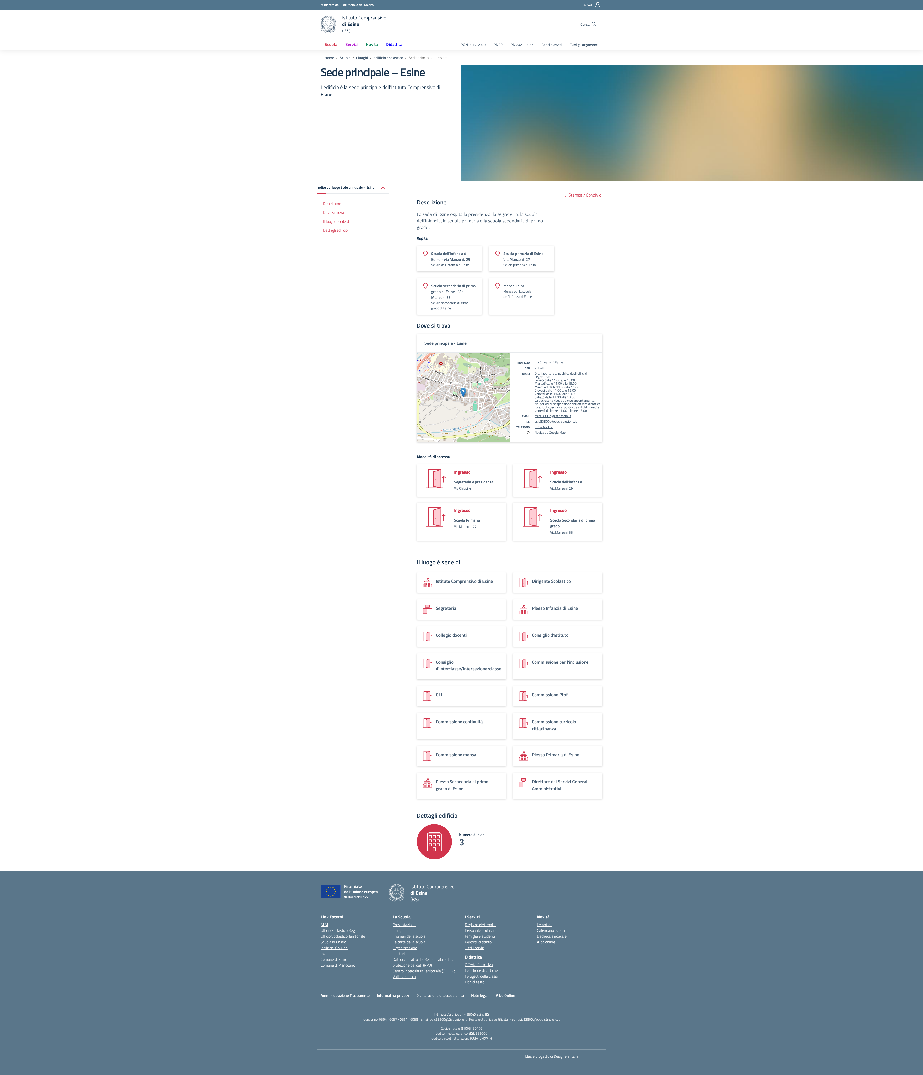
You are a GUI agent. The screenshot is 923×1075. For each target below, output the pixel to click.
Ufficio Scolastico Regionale (342, 930)
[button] (353, 187)
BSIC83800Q (478, 1033)
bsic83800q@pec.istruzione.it (556, 421)
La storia (399, 953)
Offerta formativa (479, 964)
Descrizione (332, 203)
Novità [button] (372, 44)
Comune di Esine (334, 959)
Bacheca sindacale (552, 936)
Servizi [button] (351, 44)
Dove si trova (333, 212)
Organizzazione (405, 948)
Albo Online (505, 995)
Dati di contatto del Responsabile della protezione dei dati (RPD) (423, 962)
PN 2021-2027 (522, 44)
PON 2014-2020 (473, 44)
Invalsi (326, 953)
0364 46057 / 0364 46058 (398, 1019)
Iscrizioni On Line (334, 948)
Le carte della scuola (409, 942)
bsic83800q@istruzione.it (553, 415)
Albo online (546, 942)
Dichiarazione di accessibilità (440, 995)
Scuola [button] (331, 44)
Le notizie (544, 925)
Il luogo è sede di (336, 221)
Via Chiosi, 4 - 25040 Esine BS (468, 1014)
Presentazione (404, 925)
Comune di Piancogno (338, 965)
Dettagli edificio (335, 230)
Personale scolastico (481, 930)
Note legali (480, 995)
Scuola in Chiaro (333, 942)
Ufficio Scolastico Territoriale (343, 936)
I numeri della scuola (409, 936)
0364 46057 (544, 426)
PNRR (498, 44)
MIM (324, 925)
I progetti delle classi (481, 976)
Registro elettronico (480, 925)
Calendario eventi (551, 930)
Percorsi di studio (478, 942)
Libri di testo (474, 982)
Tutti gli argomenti (584, 44)
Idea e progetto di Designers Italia (551, 1056)
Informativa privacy (393, 995)
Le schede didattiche (481, 970)
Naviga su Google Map (550, 432)
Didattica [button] (394, 44)
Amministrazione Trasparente (345, 995)
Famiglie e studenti (480, 936)
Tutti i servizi (474, 948)
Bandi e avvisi (551, 44)
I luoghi (398, 930)
